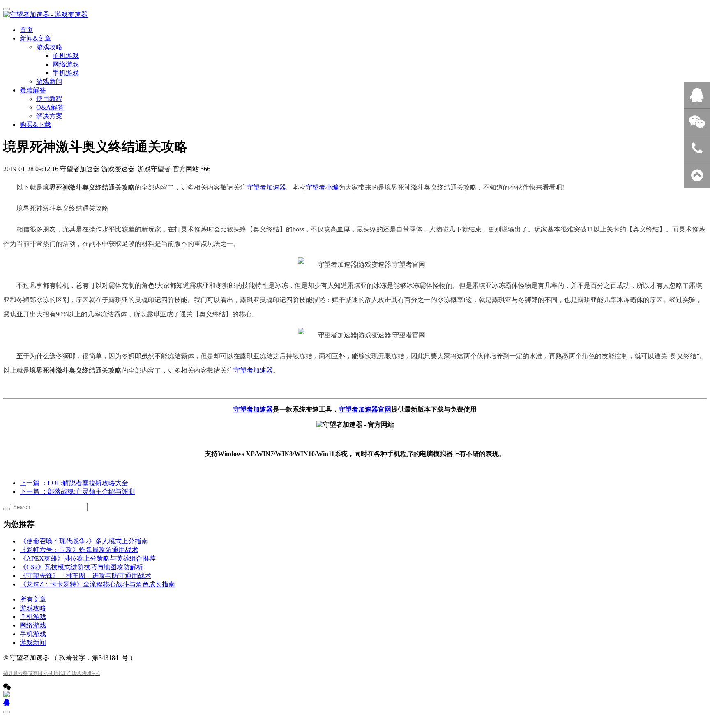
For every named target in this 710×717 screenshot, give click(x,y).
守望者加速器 (266, 187)
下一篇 (77, 491)
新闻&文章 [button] (35, 38)
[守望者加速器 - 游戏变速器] (355, 15)
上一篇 (74, 482)
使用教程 (49, 98)
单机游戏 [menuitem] (66, 55)
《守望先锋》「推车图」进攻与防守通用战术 (85, 575)
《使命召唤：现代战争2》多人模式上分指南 (84, 541)
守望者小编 (322, 187)
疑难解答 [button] (33, 90)
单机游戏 (33, 616)
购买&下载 (35, 124)
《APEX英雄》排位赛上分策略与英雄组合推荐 (88, 558)
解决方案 (49, 115)
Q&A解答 (50, 107)
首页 (26, 29)
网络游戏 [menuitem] (66, 64)
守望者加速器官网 (365, 409)
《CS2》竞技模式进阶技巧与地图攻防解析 (81, 567)
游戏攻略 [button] (49, 47)
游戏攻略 (33, 608)
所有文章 (33, 599)
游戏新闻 (49, 81)
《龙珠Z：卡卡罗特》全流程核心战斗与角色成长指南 (97, 584)
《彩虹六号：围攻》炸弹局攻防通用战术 (79, 549)
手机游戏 (33, 633)
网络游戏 (33, 625)
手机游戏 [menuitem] (66, 72)
